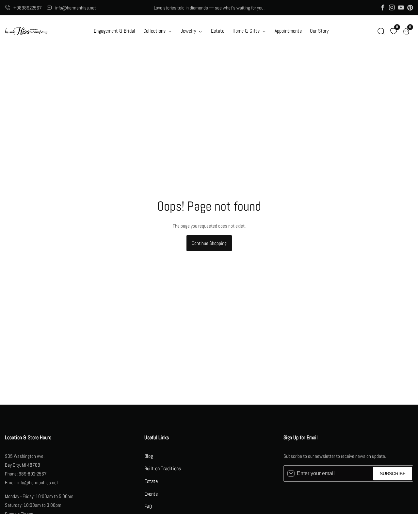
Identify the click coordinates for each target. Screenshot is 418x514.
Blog (148, 456)
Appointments (288, 30)
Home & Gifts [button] (247, 30)
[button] (381, 31)
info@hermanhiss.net (75, 8)
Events (151, 493)
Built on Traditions (162, 468)
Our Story (319, 30)
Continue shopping (209, 243)
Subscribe (393, 473)
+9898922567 (27, 8)
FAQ (148, 506)
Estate (217, 30)
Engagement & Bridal (114, 30)
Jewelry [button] (189, 30)
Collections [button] (155, 30)
